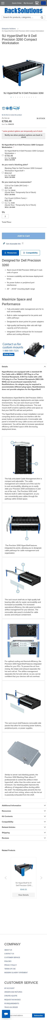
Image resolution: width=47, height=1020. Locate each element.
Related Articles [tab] (8, 827)
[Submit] (42, 17)
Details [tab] (5, 367)
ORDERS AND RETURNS (13, 992)
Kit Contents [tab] (7, 816)
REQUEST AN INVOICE (12, 1000)
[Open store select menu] (43, 4)
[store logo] (23, 10)
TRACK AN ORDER (11, 1007)
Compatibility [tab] (7, 822)
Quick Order (17, 3)
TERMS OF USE (10, 969)
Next (41, 877)
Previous (5, 877)
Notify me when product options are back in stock (23, 136)
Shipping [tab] (6, 833)
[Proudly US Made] (16, 109)
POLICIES (7, 961)
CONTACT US (9, 954)
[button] (11, 97)
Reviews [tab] (5, 838)
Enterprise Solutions (9, 29)
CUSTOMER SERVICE (12, 957)
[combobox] (23, 17)
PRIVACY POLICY (10, 965)
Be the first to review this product (12, 115)
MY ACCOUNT (9, 988)
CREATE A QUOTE (10, 996)
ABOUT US (8, 950)
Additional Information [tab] (11, 805)
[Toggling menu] (2, 3)
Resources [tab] (6, 811)
